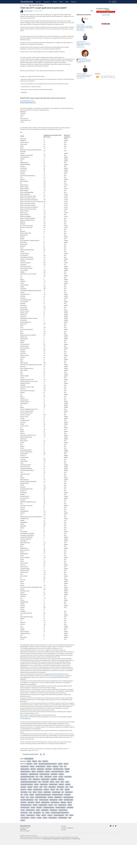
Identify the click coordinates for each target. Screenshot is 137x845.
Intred (22, 797)
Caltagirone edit (33, 774)
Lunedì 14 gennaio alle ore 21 (28, 102)
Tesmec (50, 815)
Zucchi (22, 820)
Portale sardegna (60, 807)
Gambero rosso (38, 789)
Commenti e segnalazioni (67, 828)
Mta (40, 761)
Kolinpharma (58, 797)
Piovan (33, 807)
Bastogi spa (40, 769)
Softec (47, 812)
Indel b (32, 794)
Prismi (22, 810)
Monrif (38, 802)
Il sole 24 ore (68, 792)
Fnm (67, 787)
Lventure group (44, 800)
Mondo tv (23, 802)
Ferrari (36, 787)
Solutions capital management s (60, 812)
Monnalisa (31, 802)
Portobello (70, 807)
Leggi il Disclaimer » (33, 750)
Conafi (55, 776)
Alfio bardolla (24, 766)
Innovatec (67, 794)
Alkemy (32, 766)
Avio (61, 766)
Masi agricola (53, 800)
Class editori (48, 776)
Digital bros (36, 779)
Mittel (60, 800)
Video (66, 1)
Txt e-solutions (25, 818)
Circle (41, 776)
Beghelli (67, 769)
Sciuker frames (63, 810)
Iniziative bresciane (57, 794)
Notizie (55, 1)
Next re (69, 802)
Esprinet (61, 784)
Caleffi (67, 771)
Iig (62, 792)
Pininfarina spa (25, 807)
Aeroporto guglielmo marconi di (47, 764)
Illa (22, 794)
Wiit (70, 818)
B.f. (65, 766)
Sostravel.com (30, 815)
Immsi (26, 794)
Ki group (50, 797)
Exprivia (30, 787)
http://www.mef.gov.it (58, 675)
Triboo (71, 815)
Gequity (67, 789)
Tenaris (44, 815)
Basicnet (33, 769)
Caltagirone (24, 774)
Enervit (36, 784)
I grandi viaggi (56, 792)
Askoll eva (55, 766)
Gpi (30, 792)
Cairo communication (57, 771)
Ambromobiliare (40, 766)
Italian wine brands (41, 797)
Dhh (30, 779)
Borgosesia (40, 771)
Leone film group (68, 797)
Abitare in (29, 764)
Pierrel (70, 805)
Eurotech (23, 787)
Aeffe (35, 764)
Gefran (52, 789)
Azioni (29, 761)
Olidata (35, 805)
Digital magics (45, 779)
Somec (23, 815)
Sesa (30, 812)
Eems (57, 782)
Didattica (73, 1)
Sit (43, 812)
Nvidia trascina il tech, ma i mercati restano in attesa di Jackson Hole (83, 44)
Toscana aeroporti (59, 815)
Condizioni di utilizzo (47, 838)
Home (21, 5)
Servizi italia (24, 812)
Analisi (61, 1)
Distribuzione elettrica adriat (28, 782)
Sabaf (37, 810)
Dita (39, 782)
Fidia (45, 787)
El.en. (62, 782)
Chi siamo (63, 826)
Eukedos (68, 784)
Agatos (60, 764)
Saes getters (44, 810)
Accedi (114, 1)
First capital (60, 787)
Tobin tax (45, 761)
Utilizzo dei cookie (76, 838)
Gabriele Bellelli (28, 11)
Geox (61, 789)
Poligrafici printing (49, 807)
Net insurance (55, 802)
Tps (67, 815)
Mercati (38, 1)
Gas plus (46, 789)
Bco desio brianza (58, 769)
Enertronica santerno (27, 784)
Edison (52, 782)
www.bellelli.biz (32, 684)
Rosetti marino (30, 810)
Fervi (41, 787)
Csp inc (61, 776)
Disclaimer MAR (56, 838)
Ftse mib (23, 789)
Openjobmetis (43, 805)
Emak (67, 782)
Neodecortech (45, 802)
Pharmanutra (62, 805)
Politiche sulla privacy (66, 838)
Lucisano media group (27, 800)
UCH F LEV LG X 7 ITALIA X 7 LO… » (106, 11)
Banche (35, 761)
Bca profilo (48, 769)
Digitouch (61, 779)
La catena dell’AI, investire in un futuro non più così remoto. (84, 76)
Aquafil (49, 766)
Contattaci (63, 829)
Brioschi (47, 771)
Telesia (38, 815)
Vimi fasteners (53, 818)
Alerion (66, 764)
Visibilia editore (63, 818)
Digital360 (53, 779)
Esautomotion (53, 784)
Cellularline (54, 774)
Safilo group (53, 810)
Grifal (34, 792)
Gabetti (30, 789)
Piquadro (39, 807)
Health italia (47, 792)
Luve (36, 800)
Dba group (24, 779)
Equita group (43, 784)
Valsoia (39, 818)
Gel (57, 789)
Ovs (56, 805)
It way (32, 797)
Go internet (24, 792)
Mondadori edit (68, 800)
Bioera (33, 771)
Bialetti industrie (25, 771)
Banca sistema (25, 769)
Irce (27, 797)
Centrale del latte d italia (27, 776)
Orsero (51, 805)
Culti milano (68, 776)
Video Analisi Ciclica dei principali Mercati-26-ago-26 (84, 60)
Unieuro (33, 818)
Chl (37, 776)
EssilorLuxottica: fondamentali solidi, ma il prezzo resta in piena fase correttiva (85, 28)
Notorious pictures (26, 805)
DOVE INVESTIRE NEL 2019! (27, 101)
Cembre (61, 774)
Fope (71, 787)
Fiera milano (52, 787)
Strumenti (46, 1)
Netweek (63, 802)
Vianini (45, 818)
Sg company (37, 812)
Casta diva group (44, 774)
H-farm (40, 792)
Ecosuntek (45, 782)
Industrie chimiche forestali (43, 794)
